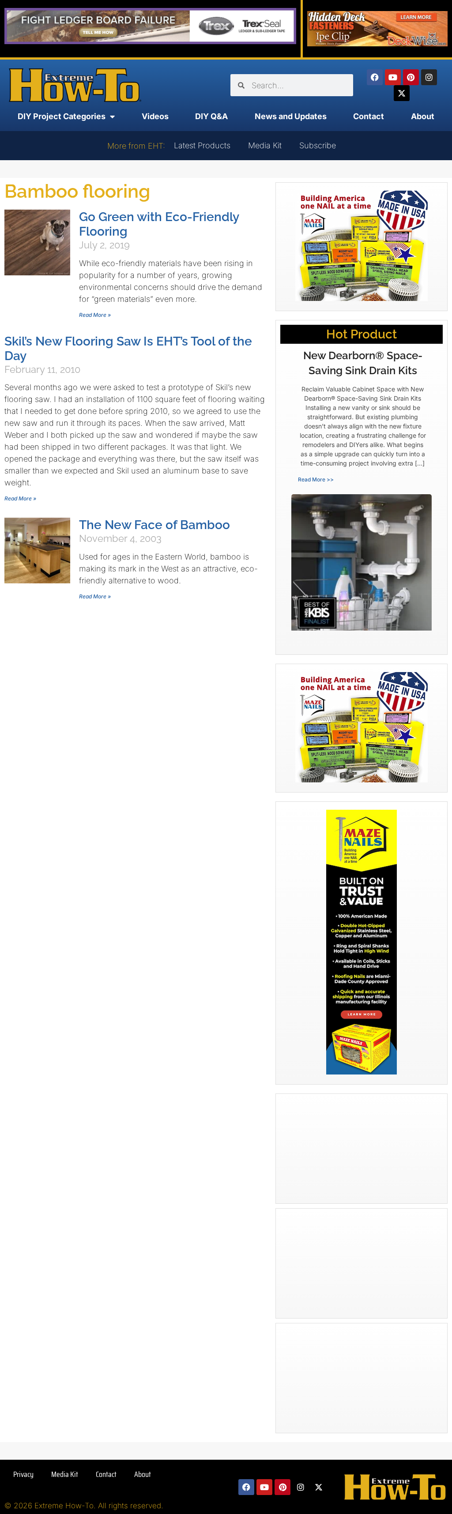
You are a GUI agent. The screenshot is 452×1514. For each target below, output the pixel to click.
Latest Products (202, 145)
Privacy (23, 1474)
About (422, 116)
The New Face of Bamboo (154, 525)
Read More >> (316, 479)
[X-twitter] (402, 93)
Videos (155, 116)
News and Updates (291, 116)
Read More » (95, 315)
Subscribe (317, 145)
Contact (368, 116)
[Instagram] (429, 77)
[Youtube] (393, 77)
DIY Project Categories (61, 116)
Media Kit (265, 145)
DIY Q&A (211, 116)
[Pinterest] (411, 77)
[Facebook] (375, 77)
